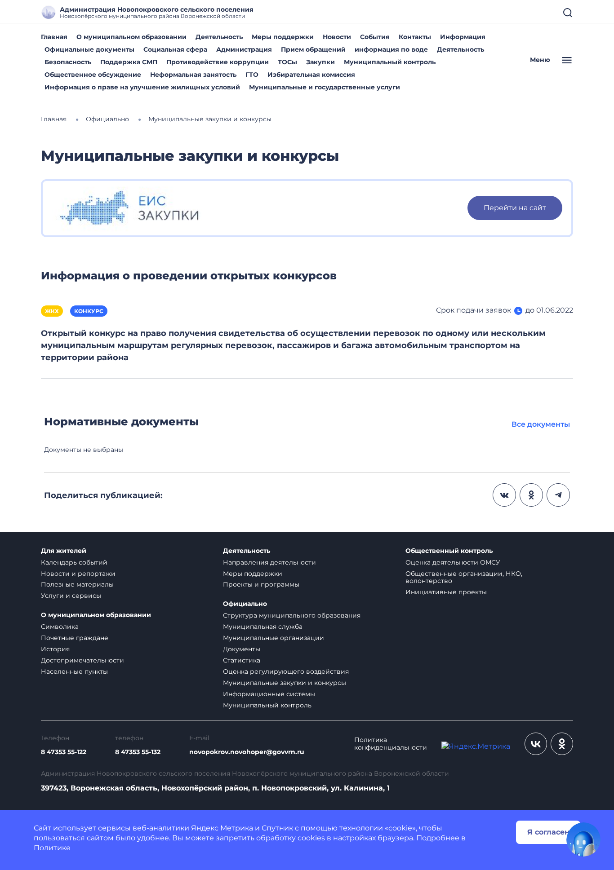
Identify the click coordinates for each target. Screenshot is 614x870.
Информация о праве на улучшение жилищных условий (142, 87)
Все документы (541, 424)
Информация (462, 37)
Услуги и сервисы (71, 596)
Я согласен (548, 832)
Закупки (320, 62)
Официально (245, 604)
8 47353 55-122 (63, 752)
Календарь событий (74, 562)
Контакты (415, 37)
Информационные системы (269, 694)
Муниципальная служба (263, 627)
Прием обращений (313, 49)
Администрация (244, 49)
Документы (241, 649)
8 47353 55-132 (137, 752)
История (55, 649)
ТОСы (287, 62)
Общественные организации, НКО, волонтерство (463, 577)
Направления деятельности (269, 562)
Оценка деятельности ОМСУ (452, 562)
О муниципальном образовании (131, 37)
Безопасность (67, 62)
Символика (60, 627)
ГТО (251, 75)
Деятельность (219, 37)
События (375, 37)
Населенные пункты (74, 671)
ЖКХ (52, 311)
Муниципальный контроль (390, 62)
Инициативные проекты (446, 592)
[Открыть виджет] (583, 839)
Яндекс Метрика (222, 828)
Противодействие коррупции (217, 62)
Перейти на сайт (515, 207)
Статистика (241, 660)
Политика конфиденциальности (390, 743)
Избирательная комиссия (311, 75)
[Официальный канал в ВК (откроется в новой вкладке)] (536, 744)
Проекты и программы (261, 584)
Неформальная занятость (193, 75)
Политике (52, 848)
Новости (337, 37)
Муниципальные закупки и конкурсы (284, 683)
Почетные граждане (74, 638)
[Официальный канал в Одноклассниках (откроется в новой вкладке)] (562, 744)
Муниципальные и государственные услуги (324, 87)
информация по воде (391, 49)
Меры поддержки (283, 37)
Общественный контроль (449, 551)
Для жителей (63, 551)
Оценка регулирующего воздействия (286, 671)
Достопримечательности (82, 660)
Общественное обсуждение (92, 75)
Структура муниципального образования (291, 615)
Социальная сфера (175, 49)
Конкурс (88, 311)
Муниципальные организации (273, 638)
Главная (54, 37)
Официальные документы (89, 49)
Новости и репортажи (78, 574)
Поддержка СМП (128, 62)
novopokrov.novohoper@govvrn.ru (246, 752)
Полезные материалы (77, 584)
